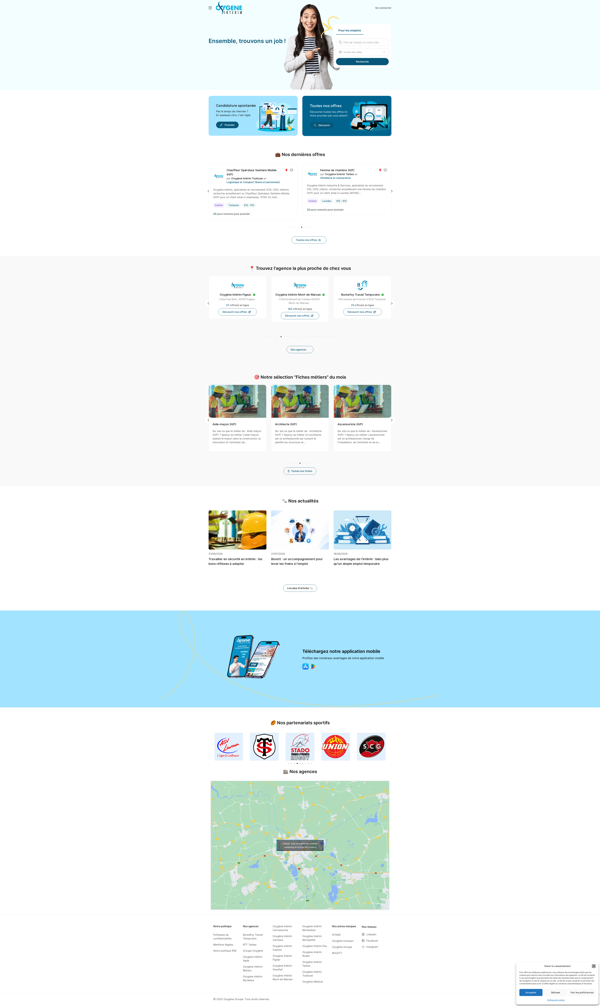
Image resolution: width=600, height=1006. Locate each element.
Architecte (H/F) (223, 424)
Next (391, 191)
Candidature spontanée (236, 105)
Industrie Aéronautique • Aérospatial (257, 177)
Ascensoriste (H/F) (287, 424)
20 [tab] (332, 337)
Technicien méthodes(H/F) (253, 170)
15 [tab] (315, 337)
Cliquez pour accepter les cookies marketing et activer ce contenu (300, 845)
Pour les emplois (349, 30)
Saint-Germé (240, 201)
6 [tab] (308, 227)
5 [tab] (305, 227)
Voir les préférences (582, 992)
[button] (593, 966)
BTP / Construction (341, 177)
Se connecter (383, 7)
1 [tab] (292, 227)
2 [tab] (294, 227)
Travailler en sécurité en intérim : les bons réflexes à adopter (235, 561)
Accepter (531, 992)
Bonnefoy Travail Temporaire (298, 294)
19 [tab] (329, 337)
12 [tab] (305, 337)
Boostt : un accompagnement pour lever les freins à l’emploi (297, 561)
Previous (208, 191)
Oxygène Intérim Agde (347, 174)
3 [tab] (298, 227)
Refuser (555, 992)
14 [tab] (312, 337)
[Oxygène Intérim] (229, 7)
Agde (334, 201)
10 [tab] (298, 337)
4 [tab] (301, 227)
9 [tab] (294, 337)
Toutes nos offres (326, 105)
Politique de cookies (556, 1000)
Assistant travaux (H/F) (353, 424)
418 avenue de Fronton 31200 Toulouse (299, 299)
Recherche (362, 61)
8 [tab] (291, 337)
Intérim (321, 201)
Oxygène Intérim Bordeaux (360, 294)
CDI (225, 201)
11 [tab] (301, 337)
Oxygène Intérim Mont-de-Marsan (260, 174)
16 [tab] (319, 337)
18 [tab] (325, 337)
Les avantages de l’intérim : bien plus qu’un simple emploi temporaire (361, 561)
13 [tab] (308, 337)
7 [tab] (288, 337)
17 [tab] (322, 337)
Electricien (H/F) (340, 170)
